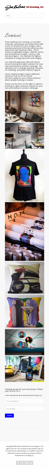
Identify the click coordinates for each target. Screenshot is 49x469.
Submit (9, 415)
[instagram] (27, 463)
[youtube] (23, 463)
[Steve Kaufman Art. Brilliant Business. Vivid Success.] (24, 7)
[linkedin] (31, 463)
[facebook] (18, 463)
